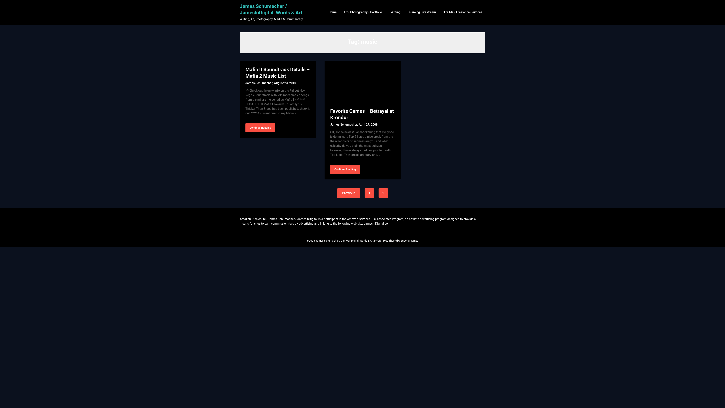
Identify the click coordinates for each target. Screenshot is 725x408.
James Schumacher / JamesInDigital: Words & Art (271, 9)
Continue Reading (260, 127)
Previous (348, 193)
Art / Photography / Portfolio (362, 12)
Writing (395, 12)
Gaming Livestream (422, 12)
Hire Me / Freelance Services (462, 12)
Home (333, 12)
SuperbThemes (409, 240)
